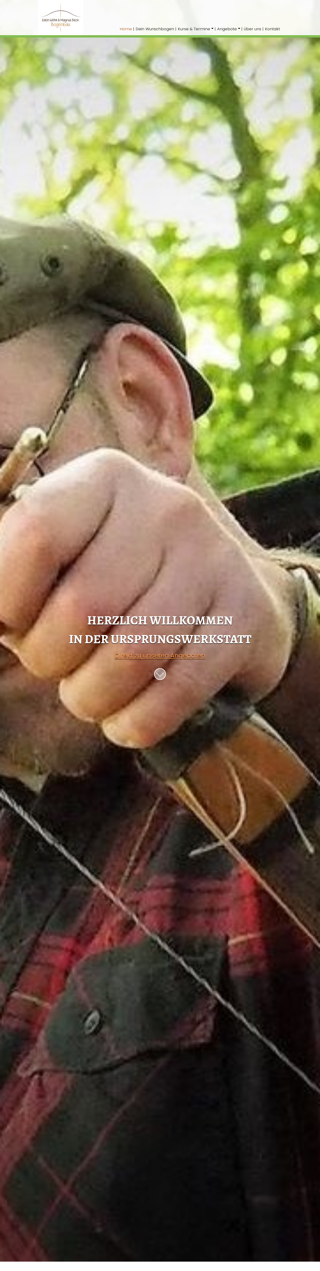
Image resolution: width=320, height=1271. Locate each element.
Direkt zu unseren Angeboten (160, 655)
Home (126, 29)
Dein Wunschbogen (155, 29)
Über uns (252, 29)
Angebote (227, 29)
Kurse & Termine (194, 29)
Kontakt (272, 29)
